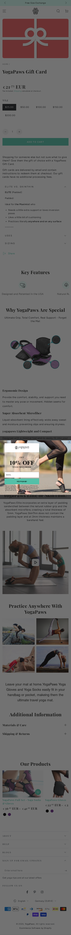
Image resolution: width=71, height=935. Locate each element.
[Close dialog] (69, 442)
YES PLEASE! (22, 481)
